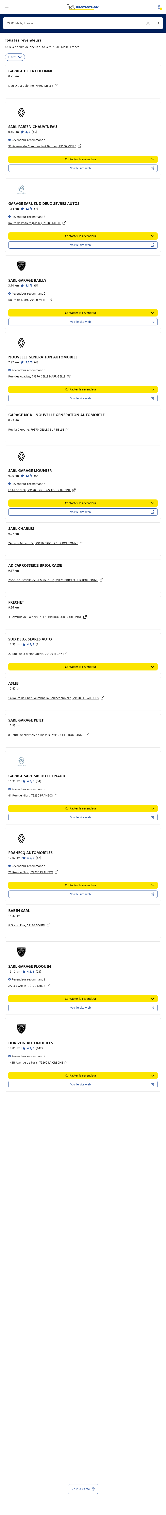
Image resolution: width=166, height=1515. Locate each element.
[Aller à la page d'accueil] (83, 7)
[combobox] (83, 23)
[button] (148, 23)
